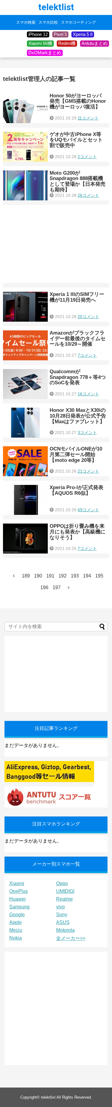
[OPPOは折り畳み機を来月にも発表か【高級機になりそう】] (25, 539)
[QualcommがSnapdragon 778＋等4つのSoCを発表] (25, 384)
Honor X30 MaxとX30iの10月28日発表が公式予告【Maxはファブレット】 (78, 415)
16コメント (88, 393)
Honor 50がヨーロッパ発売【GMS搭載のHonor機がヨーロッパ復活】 (78, 101)
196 (44, 587)
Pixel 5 (60, 34)
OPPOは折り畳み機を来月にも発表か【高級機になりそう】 (77, 531)
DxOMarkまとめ (44, 52)
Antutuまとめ (95, 43)
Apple (15, 922)
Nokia (15, 937)
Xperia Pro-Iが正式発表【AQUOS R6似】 (76, 490)
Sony (61, 914)
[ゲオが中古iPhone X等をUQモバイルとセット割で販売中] (25, 147)
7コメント (87, 355)
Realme (64, 899)
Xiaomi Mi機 (40, 43)
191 (50, 575)
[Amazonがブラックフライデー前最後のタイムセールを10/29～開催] (25, 345)
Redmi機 (67, 43)
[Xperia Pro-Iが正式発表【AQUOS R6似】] (25, 500)
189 (26, 575)
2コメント (87, 156)
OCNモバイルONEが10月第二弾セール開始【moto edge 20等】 (76, 454)
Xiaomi (16, 883)
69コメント (88, 509)
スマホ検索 (26, 22)
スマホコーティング (78, 22)
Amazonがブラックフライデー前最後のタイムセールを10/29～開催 (77, 338)
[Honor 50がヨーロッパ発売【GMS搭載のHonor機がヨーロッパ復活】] (25, 108)
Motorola (65, 930)
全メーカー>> (70, 938)
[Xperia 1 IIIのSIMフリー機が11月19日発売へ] (25, 307)
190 (38, 575)
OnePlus (18, 891)
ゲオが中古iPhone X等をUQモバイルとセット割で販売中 (76, 139)
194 (87, 575)
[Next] (68, 587)
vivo (60, 906)
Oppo (62, 883)
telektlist (56, 7)
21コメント (88, 471)
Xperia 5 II (83, 34)
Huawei (17, 899)
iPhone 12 (38, 34)
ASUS (63, 922)
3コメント (87, 432)
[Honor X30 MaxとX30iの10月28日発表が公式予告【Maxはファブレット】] (25, 423)
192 (63, 575)
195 (99, 575)
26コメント (88, 195)
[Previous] (13, 575)
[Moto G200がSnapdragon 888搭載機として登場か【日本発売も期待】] (25, 185)
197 (57, 587)
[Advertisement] (56, 244)
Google (17, 914)
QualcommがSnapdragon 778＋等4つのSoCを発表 (78, 377)
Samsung (19, 906)
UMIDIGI (65, 891)
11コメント (88, 118)
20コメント (88, 316)
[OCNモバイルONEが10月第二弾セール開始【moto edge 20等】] (25, 461)
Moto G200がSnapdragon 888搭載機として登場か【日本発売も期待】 (77, 181)
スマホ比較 (48, 22)
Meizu (15, 930)
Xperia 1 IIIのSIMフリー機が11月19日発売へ (77, 297)
